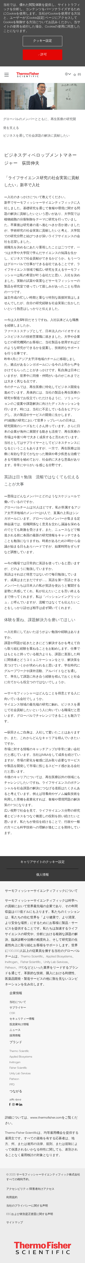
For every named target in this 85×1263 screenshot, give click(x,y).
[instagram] (14, 1104)
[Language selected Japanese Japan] (68, 74)
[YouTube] (17, 1104)
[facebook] (10, 1104)
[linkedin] (20, 1104)
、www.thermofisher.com (44, 1118)
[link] (17, 1002)
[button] (42, 41)
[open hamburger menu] (6, 74)
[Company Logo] (27, 74)
